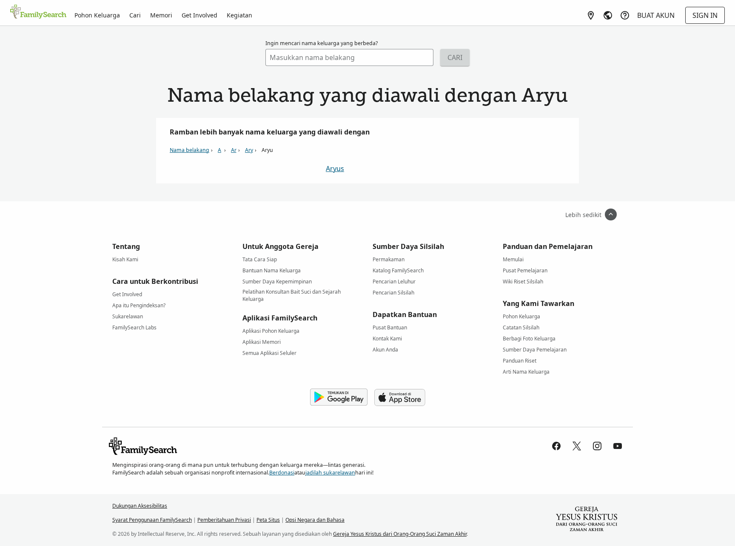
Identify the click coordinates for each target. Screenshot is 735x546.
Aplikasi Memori (261, 342)
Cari (135, 15)
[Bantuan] (624, 15)
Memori (161, 15)
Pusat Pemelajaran (525, 270)
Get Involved (199, 15)
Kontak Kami (387, 338)
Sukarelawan (127, 316)
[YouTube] (617, 446)
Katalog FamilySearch (398, 270)
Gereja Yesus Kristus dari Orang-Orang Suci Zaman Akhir (400, 533)
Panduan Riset (519, 360)
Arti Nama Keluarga (526, 371)
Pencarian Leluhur (394, 281)
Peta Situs (268, 519)
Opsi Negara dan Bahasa (315, 519)
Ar (233, 150)
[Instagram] (597, 446)
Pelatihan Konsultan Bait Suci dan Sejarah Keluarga (291, 293)
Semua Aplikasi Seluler (269, 353)
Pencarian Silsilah (393, 292)
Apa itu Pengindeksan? (138, 305)
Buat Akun (656, 15)
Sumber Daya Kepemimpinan (277, 281)
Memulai (513, 259)
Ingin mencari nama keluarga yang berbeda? (321, 43)
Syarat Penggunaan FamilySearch (152, 519)
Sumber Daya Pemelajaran (535, 349)
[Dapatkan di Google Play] (339, 397)
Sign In (705, 15)
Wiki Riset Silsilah (523, 281)
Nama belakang (189, 150)
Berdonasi (281, 472)
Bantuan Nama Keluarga (271, 270)
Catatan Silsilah (521, 327)
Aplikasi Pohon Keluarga (270, 330)
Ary (249, 150)
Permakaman (389, 259)
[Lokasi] (590, 15)
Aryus (335, 168)
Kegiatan (239, 15)
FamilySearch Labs (134, 327)
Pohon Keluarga (97, 15)
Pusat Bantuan (390, 327)
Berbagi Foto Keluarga (529, 338)
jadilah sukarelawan (330, 472)
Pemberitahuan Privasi (224, 519)
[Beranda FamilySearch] (38, 12)
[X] (576, 446)
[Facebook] (556, 446)
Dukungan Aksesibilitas (139, 505)
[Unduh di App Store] (399, 397)
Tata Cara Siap (259, 259)
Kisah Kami (125, 259)
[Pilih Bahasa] (607, 15)
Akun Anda (385, 349)
